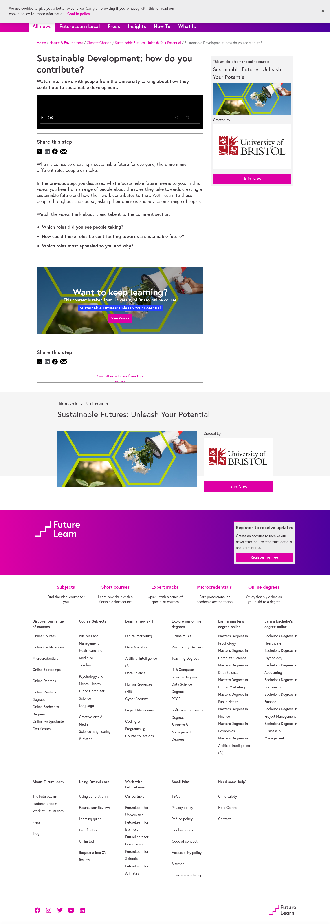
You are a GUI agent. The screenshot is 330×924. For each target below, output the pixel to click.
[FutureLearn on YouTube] (71, 910)
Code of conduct (185, 841)
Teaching (86, 665)
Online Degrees (44, 681)
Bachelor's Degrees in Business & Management (280, 730)
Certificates (88, 830)
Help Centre (227, 807)
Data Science (135, 673)
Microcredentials (45, 658)
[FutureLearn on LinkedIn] (82, 910)
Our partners (134, 796)
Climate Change (99, 42)
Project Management (141, 710)
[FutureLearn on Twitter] (59, 910)
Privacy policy (182, 807)
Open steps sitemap (187, 875)
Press (114, 26)
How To (162, 26)
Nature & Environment (66, 42)
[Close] (323, 11)
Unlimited (86, 841)
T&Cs (176, 796)
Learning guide (90, 819)
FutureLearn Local (79, 26)
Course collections (139, 736)
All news (42, 26)
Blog (36, 833)
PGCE (176, 699)
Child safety (227, 796)
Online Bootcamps (47, 669)
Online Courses (44, 636)
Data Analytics (136, 647)
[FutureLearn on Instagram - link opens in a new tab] (48, 910)
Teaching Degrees (185, 658)
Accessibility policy (187, 852)
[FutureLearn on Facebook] (38, 910)
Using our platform (93, 796)
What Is (187, 26)
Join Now (252, 178)
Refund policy (182, 819)
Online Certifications (48, 647)
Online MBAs (181, 636)
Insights (137, 26)
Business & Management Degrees (181, 731)
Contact (224, 819)
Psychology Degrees (187, 647)
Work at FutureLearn (48, 811)
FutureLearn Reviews (94, 807)
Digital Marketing (138, 636)
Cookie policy (182, 830)
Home (41, 42)
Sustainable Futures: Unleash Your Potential (148, 42)
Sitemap (178, 864)
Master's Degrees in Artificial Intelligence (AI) (234, 745)
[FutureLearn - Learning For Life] (282, 909)
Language (86, 705)
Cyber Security (136, 699)
